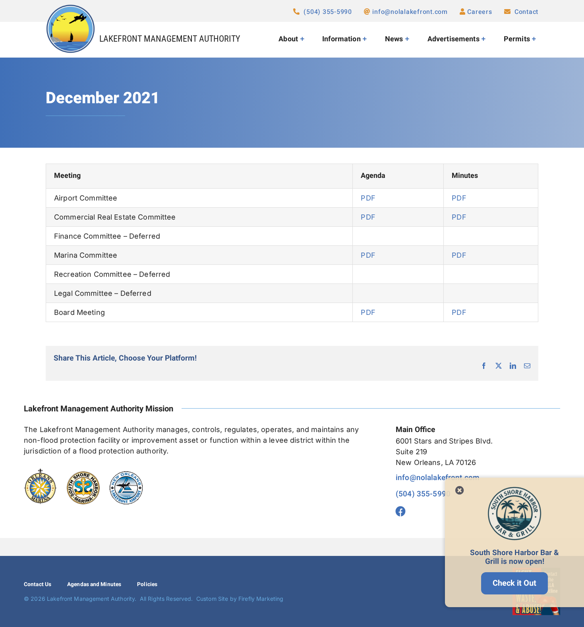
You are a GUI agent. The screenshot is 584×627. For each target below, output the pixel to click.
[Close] (459, 490)
